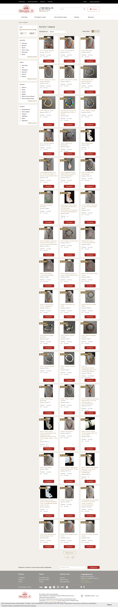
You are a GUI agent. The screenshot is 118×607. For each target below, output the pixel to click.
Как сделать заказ (44, 577)
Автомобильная (26, 109)
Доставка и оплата (44, 579)
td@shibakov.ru (88, 582)
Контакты (50, 1)
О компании (21, 1)
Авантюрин (25, 65)
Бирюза (24, 76)
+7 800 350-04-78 (46, 8)
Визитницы (25, 52)
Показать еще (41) (32, 78)
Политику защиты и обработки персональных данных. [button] (19, 605)
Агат (23, 67)
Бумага (24, 92)
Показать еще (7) (32, 100)
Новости (42, 1)
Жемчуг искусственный (28, 96)
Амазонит (24, 72)
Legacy (97, 595)
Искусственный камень (28, 98)
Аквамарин (25, 69)
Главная (20, 22)
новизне (52, 31)
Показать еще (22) (32, 56)
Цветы (23, 118)
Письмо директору (65, 581)
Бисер (23, 89)
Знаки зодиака (26, 111)
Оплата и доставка (32, 1)
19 (72, 557)
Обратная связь (64, 579)
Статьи (20, 581)
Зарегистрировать (95, 1)
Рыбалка (24, 114)
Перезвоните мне (43, 11)
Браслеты (24, 43)
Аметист (24, 74)
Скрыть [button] (109, 604)
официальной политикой (51, 600)
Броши (23, 47)
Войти (85, 1)
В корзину (49, 61)
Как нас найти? (85, 580)
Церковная (25, 120)
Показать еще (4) (32, 123)
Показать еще (69, 552)
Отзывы (41, 581)
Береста (24, 87)
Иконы (23, 54)
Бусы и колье (25, 50)
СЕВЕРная (24, 116)
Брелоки (24, 45)
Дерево (24, 94)
